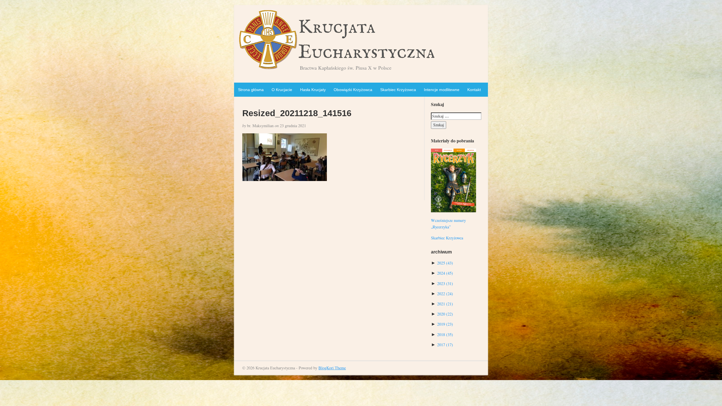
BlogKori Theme (332, 367)
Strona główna (251, 89)
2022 (445, 293)
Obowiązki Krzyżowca (353, 89)
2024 (445, 273)
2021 (445, 303)
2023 (445, 283)
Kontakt (474, 89)
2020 (445, 314)
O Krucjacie (282, 89)
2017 (445, 344)
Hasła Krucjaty (313, 89)
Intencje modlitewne (441, 89)
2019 (445, 324)
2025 (445, 263)
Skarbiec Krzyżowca (398, 89)
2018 (445, 334)
